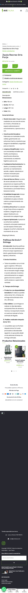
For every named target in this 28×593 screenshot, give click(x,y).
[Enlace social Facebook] (10, 88)
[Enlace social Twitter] (12, 88)
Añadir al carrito (12, 71)
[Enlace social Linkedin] (16, 88)
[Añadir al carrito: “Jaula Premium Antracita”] (23, 349)
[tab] (6, 91)
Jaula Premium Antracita (20, 360)
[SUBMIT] (14, 562)
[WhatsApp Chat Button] (4, 589)
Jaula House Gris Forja (8, 358)
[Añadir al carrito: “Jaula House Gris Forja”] (11, 349)
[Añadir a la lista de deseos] (11, 346)
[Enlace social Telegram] (18, 88)
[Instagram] (3, 543)
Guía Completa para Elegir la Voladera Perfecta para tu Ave (12, 567)
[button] (21, 10)
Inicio (4, 44)
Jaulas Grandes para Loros (11, 46)
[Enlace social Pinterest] (14, 88)
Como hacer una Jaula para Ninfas (16, 571)
